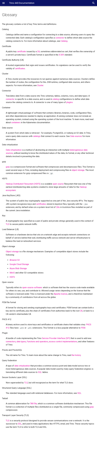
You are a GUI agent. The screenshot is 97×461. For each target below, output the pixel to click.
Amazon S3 (15, 260)
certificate (21, 51)
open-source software (32, 287)
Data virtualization (14, 150)
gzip (8, 167)
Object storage (12, 251)
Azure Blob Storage (18, 268)
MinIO (12, 273)
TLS (7, 420)
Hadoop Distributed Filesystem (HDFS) (23, 184)
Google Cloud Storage (19, 264)
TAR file (33, 403)
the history (76, 355)
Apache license (60, 294)
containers (15, 122)
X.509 (61, 55)
